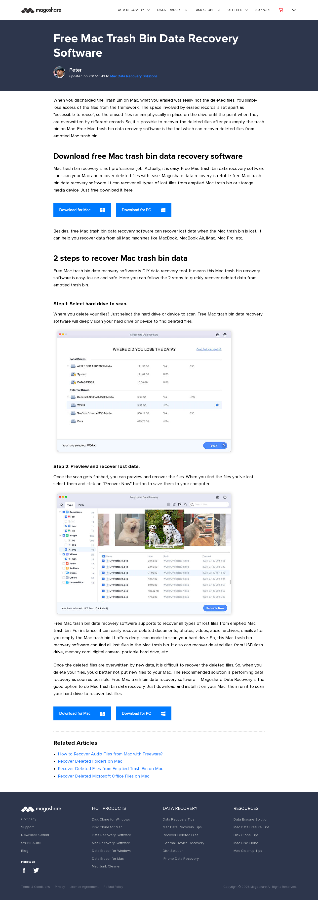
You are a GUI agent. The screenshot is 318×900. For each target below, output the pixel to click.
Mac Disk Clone (246, 843)
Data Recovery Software (111, 835)
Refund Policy (113, 887)
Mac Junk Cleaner (106, 866)
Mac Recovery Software (111, 843)
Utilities (235, 10)
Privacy (60, 887)
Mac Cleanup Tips (248, 851)
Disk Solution (173, 851)
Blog (24, 851)
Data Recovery (130, 10)
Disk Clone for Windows (111, 819)
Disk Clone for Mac (107, 827)
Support (263, 10)
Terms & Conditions (35, 887)
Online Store (31, 843)
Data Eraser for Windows (111, 851)
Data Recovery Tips (178, 819)
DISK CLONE (205, 10)
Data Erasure (169, 10)
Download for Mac (75, 210)
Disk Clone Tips (246, 835)
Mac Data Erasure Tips (252, 827)
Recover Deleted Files (181, 835)
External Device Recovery (183, 843)
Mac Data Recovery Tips (182, 827)
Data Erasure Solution (251, 819)
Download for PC (137, 210)
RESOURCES (246, 808)
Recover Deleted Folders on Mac (90, 761)
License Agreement (84, 887)
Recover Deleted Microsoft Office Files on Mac (103, 776)
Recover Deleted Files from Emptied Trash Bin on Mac (110, 769)
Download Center (35, 835)
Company (28, 819)
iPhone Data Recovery (181, 859)
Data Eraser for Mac (108, 859)
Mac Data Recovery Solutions (134, 76)
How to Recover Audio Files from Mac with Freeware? (110, 754)
